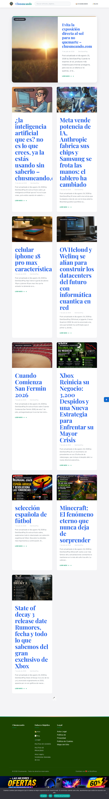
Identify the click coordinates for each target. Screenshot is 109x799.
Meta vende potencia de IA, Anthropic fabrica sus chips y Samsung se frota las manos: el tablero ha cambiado (76, 152)
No (50, 796)
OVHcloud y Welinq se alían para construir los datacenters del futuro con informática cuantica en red (77, 278)
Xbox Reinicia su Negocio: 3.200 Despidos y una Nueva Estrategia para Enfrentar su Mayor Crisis (77, 407)
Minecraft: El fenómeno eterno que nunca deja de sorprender (76, 524)
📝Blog (95, 4)
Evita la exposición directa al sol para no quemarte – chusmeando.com (77, 35)
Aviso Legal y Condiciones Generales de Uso (43, 757)
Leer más (67, 76)
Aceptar (43, 796)
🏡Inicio (37, 731)
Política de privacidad (62, 796)
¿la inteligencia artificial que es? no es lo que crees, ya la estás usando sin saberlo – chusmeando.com (39, 149)
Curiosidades (19, 19)
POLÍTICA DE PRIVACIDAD (39, 749)
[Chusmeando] (11, 4)
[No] (106, 793)
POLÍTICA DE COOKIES (43, 744)
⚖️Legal (37, 740)
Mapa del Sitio (63, 744)
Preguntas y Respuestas (68, 90)
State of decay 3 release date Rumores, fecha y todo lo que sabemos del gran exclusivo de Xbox (31, 637)
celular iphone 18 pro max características (35, 259)
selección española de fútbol (31, 514)
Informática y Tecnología (24, 90)
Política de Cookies (65, 741)
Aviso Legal (62, 731)
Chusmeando (24, 4)
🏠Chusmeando (82, 4)
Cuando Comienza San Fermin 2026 (30, 385)
